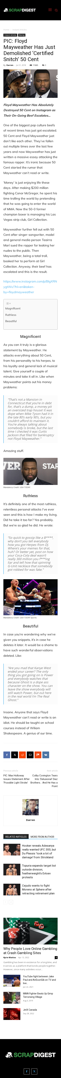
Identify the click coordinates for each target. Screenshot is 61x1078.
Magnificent (13, 308)
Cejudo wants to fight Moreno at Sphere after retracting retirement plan (38, 889)
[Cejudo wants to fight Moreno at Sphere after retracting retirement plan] (11, 889)
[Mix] (38, 755)
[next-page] (11, 902)
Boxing (21, 35)
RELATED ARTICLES (16, 836)
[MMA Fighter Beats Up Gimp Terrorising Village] (11, 998)
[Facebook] (6, 755)
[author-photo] (30, 815)
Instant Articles (20, 29)
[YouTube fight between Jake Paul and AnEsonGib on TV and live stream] (11, 981)
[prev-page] (5, 902)
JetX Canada (30, 1009)
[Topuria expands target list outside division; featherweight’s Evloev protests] (11, 869)
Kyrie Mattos (9, 957)
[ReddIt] (22, 755)
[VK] (45, 755)
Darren (9, 65)
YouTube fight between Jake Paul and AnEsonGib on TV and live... (39, 980)
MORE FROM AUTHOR (42, 836)
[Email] (30, 755)
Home (6, 29)
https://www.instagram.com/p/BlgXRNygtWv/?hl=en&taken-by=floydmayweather (30, 286)
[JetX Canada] (11, 1014)
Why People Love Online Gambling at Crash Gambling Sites (30, 951)
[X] (14, 755)
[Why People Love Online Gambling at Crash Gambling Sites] (30, 931)
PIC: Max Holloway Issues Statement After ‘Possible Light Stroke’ (16, 779)
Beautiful (11, 321)
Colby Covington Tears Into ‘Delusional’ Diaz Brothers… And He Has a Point (44, 781)
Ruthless (10, 315)
